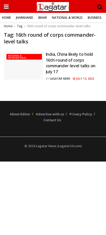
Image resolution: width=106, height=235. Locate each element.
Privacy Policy (80, 114)
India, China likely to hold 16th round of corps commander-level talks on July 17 (70, 62)
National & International (17, 56)
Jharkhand (24, 17)
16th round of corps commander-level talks (59, 26)
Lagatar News (60, 78)
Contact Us (52, 120)
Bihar (42, 17)
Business (95, 17)
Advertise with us (50, 114)
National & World (67, 17)
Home (6, 17)
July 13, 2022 (84, 78)
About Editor (20, 114)
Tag (20, 26)
